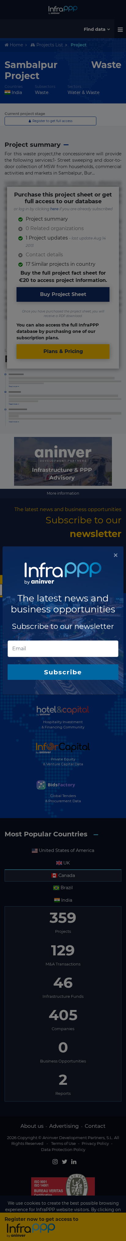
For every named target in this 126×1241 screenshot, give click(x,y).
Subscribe (63, 672)
